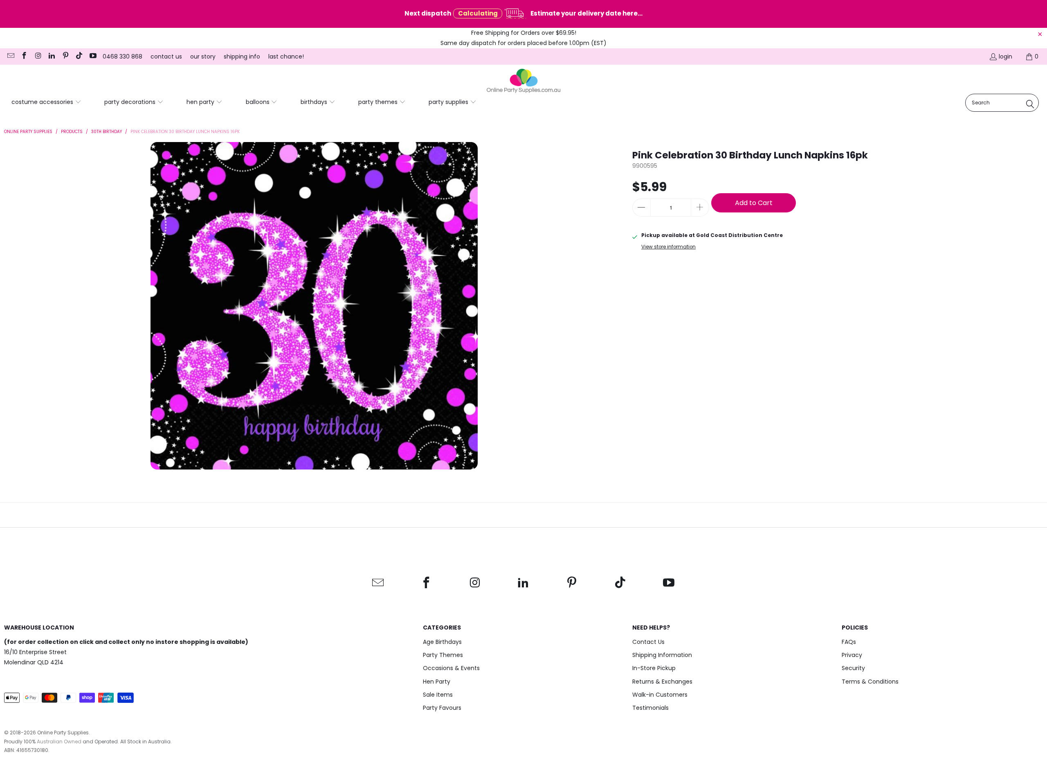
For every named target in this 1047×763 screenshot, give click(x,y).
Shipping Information (662, 655)
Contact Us (648, 642)
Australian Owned (59, 741)
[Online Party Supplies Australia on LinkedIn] (51, 56)
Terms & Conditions (870, 681)
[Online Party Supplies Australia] (523, 81)
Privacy (852, 655)
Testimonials (650, 708)
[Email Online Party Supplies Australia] (10, 56)
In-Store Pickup (654, 668)
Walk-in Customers (660, 695)
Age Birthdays (442, 642)
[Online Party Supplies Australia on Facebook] (24, 56)
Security (853, 668)
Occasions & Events (451, 668)
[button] (46, 102)
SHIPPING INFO (242, 56)
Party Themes (443, 655)
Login (1005, 56)
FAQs (849, 642)
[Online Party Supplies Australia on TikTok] (79, 56)
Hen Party (436, 681)
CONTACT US (166, 56)
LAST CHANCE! (286, 56)
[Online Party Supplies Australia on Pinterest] (65, 56)
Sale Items (438, 695)
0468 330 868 (122, 56)
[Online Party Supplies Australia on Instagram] (38, 56)
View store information (668, 247)
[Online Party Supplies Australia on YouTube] (92, 56)
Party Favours (442, 708)
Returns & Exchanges (662, 681)
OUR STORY (203, 56)
